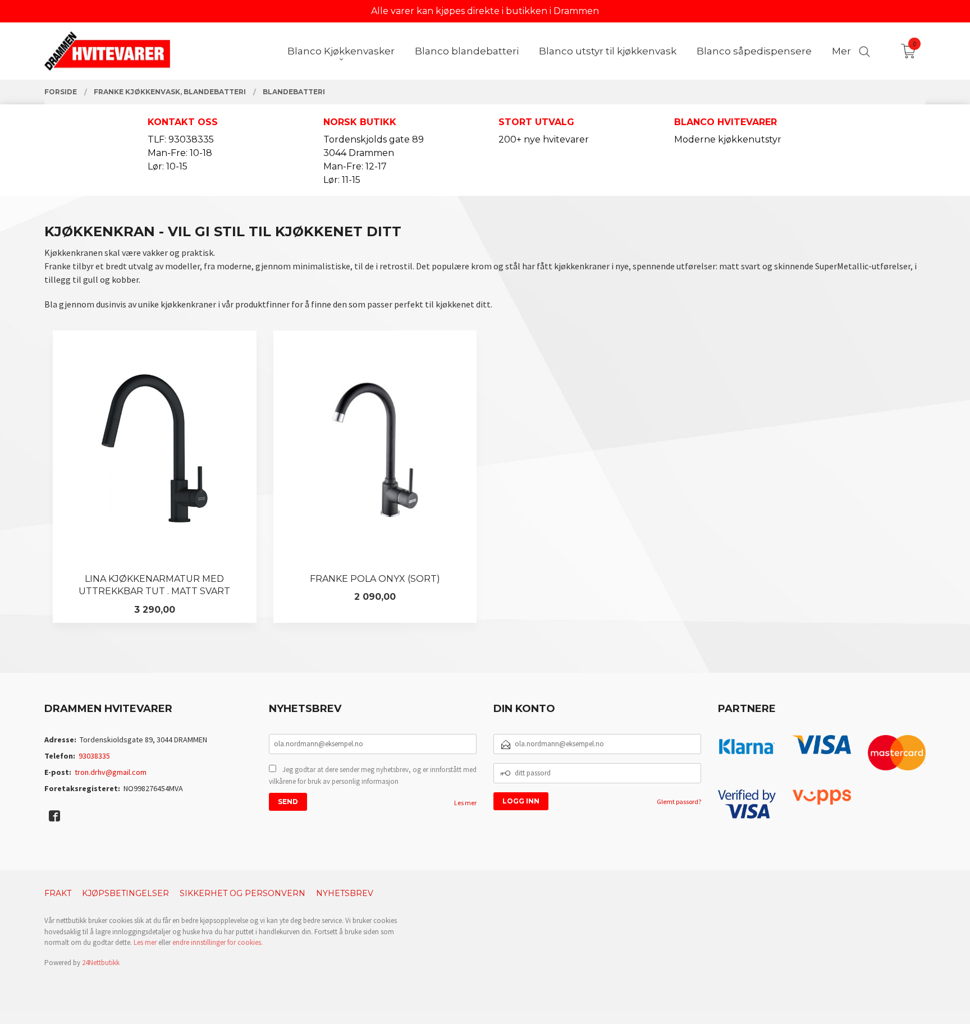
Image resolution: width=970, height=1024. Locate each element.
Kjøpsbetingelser (125, 893)
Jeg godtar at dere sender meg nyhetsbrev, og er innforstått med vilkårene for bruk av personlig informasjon (373, 776)
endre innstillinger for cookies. (217, 942)
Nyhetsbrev (344, 893)
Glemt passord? (679, 801)
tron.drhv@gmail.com (111, 772)
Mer (841, 51)
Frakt (57, 893)
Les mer (465, 802)
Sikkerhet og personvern (242, 893)
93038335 (94, 756)
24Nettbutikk (101, 962)
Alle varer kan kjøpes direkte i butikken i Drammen (485, 11)
